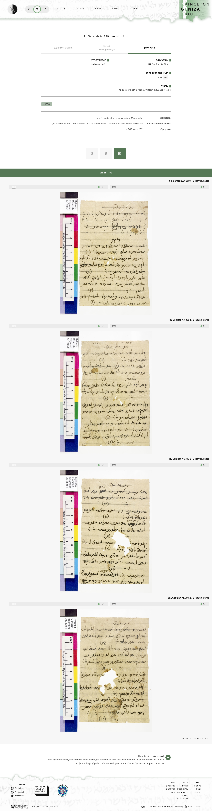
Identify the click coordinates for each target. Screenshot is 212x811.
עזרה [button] (63, 8)
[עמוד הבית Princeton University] (19, 806)
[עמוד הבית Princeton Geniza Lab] (60, 790)
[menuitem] (138, 10)
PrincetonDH (20, 792)
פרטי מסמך (149, 47)
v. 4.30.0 (35, 806)
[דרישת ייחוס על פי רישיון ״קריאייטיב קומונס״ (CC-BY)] (143, 807)
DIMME (46, 104)
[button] (195, 11)
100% (114, 187)
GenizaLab (19, 788)
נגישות (198, 806)
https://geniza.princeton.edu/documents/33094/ (111, 763)
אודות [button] (82, 8)
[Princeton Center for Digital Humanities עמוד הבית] (39, 790)
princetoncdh (20, 796)
